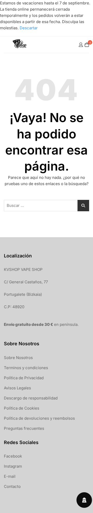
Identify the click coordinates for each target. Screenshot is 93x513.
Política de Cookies (21, 408)
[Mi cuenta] (81, 44)
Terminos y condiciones (26, 367)
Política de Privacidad (24, 377)
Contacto (12, 486)
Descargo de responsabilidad (31, 398)
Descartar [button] (29, 27)
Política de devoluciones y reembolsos (39, 418)
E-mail (10, 476)
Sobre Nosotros (18, 357)
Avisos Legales (17, 387)
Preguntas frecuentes (24, 428)
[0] (86, 44)
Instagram (13, 466)
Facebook (13, 456)
